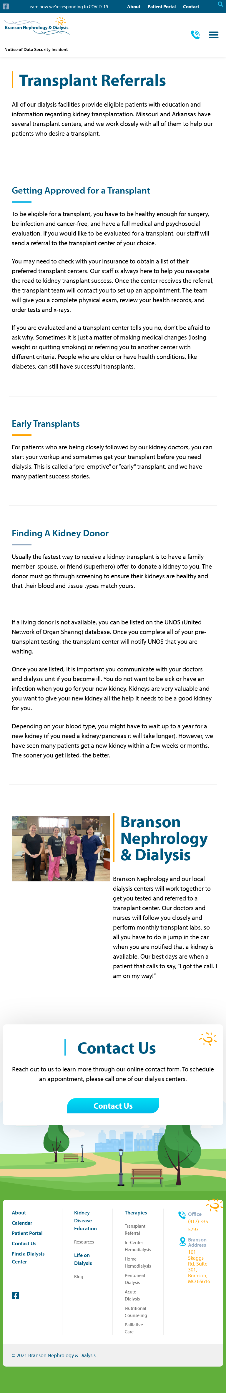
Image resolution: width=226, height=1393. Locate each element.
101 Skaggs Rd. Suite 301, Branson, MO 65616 (199, 1267)
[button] (214, 35)
